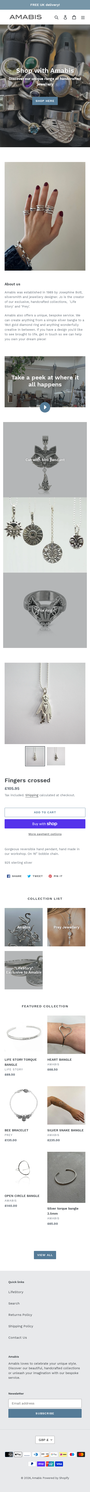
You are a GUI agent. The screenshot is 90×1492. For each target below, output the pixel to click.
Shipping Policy (20, 1326)
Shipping (31, 795)
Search (14, 1303)
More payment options (45, 834)
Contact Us (17, 1338)
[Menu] (82, 17)
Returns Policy (20, 1315)
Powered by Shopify (56, 1478)
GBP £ (44, 1440)
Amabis (37, 1478)
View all (45, 1255)
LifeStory (15, 1292)
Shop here (45, 101)
